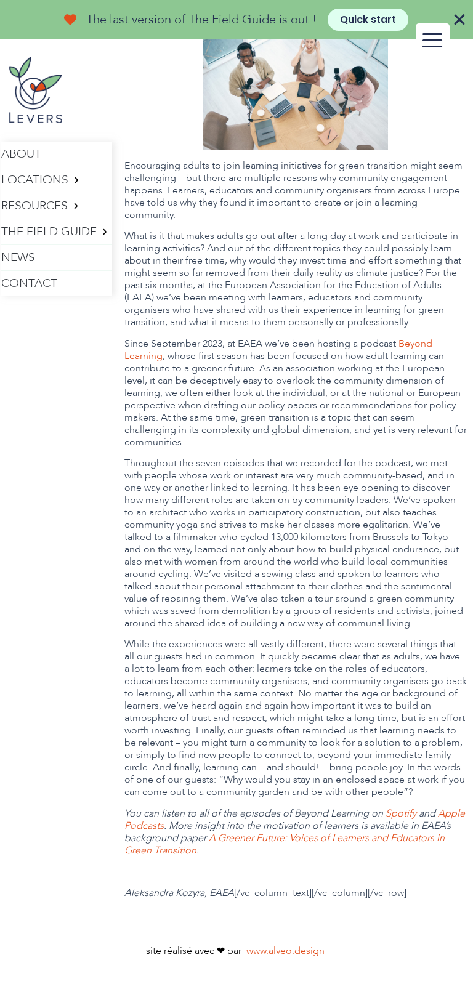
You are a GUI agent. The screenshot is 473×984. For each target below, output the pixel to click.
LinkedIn (62, 317)
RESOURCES (34, 206)
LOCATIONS (34, 180)
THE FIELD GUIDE (49, 232)
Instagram (41, 317)
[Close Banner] (459, 19)
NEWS (18, 257)
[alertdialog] (236, 19)
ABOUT (21, 154)
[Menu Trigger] (433, 40)
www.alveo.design (285, 951)
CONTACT (29, 283)
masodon (20, 317)
